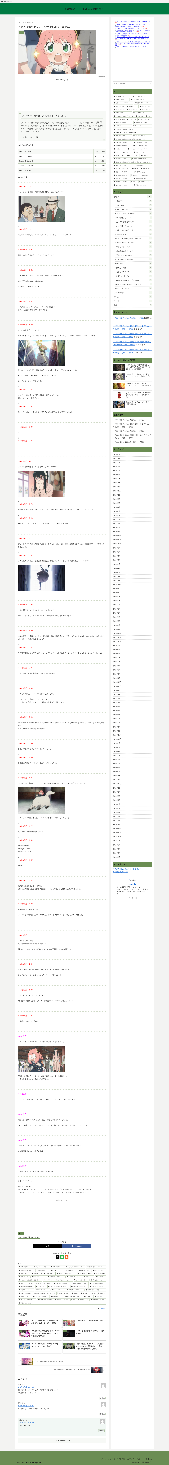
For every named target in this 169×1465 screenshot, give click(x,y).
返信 (103, 1398)
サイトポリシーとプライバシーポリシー (129, 1459)
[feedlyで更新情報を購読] (62, 1257)
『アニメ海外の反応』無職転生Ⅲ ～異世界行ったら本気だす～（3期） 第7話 (132, 436)
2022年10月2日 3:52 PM (26, 1423)
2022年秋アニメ (35, 1237)
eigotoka (132, 884)
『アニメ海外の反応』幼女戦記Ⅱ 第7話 (128, 318)
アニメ (22, 1233)
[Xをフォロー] (57, 1257)
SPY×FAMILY (23, 1237)
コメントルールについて (107, 1459)
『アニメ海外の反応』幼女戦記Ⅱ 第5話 (128, 442)
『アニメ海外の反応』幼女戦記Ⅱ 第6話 (128, 431)
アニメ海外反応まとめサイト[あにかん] (127, 869)
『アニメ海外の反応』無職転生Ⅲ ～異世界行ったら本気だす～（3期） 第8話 (132, 425)
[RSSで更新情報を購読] (66, 1257)
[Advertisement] (62, 95)
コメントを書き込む (62, 1440)
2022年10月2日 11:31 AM (26, 1387)
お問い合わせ (148, 1459)
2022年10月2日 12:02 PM (26, 1406)
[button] (150, 83)
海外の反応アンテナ (120, 872)
